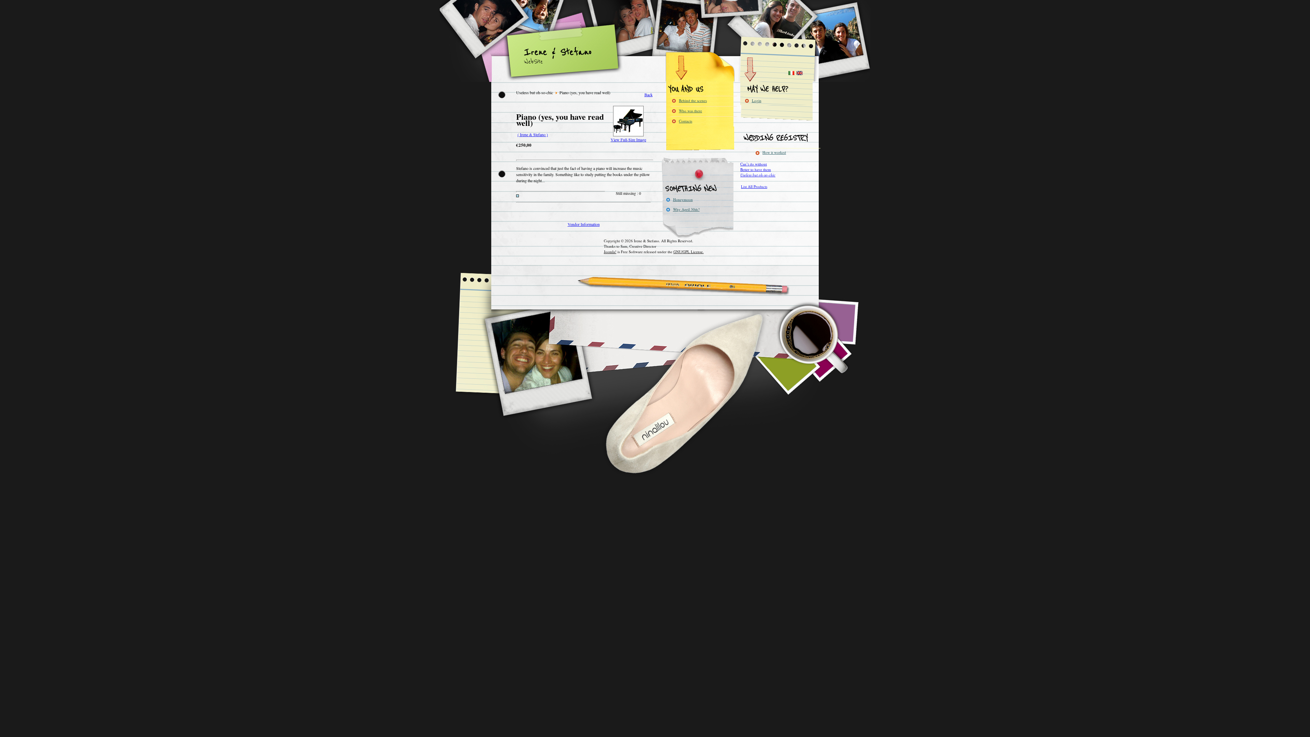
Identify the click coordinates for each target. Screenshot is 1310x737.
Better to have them (755, 169)
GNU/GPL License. (688, 251)
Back (648, 94)
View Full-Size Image (628, 139)
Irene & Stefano (558, 52)
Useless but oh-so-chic (757, 174)
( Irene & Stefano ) (533, 134)
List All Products (754, 186)
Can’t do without (753, 164)
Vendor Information (584, 224)
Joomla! (610, 251)
